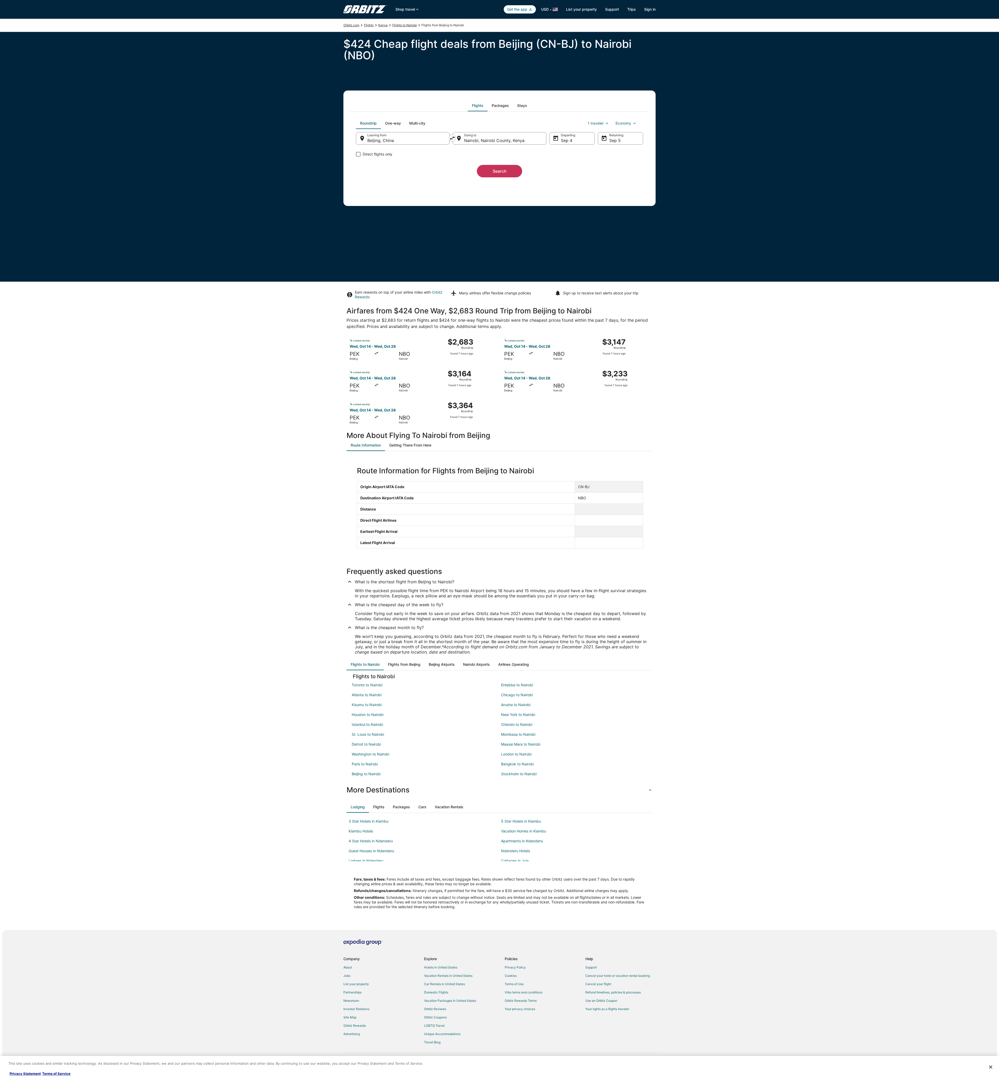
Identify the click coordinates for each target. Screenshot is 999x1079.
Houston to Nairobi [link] (367, 714)
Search (500, 171)
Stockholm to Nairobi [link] (519, 774)
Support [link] (591, 967)
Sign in (650, 9)
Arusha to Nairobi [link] (515, 704)
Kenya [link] (383, 25)
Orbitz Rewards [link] (354, 1026)
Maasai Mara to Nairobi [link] (520, 744)
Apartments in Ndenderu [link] (522, 841)
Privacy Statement (25, 1073)
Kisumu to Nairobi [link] (367, 704)
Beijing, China (380, 140)
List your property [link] (356, 984)
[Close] (990, 1067)
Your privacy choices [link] (520, 1009)
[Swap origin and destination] (452, 138)
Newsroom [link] (351, 1001)
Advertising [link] (351, 1034)
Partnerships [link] (352, 992)
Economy (623, 123)
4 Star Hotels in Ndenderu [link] (371, 841)
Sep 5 (615, 140)
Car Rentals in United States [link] (444, 984)
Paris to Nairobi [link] (365, 764)
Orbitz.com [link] (351, 25)
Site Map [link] (349, 1017)
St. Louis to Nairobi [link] (368, 734)
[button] (499, 790)
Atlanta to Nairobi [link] (366, 695)
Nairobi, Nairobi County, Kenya (494, 140)
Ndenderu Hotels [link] (515, 851)
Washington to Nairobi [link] (370, 754)
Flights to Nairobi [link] (404, 25)
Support (612, 9)
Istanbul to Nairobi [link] (367, 724)
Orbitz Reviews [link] (435, 1009)
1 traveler (596, 123)
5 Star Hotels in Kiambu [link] (521, 821)
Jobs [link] (346, 976)
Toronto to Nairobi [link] (367, 685)
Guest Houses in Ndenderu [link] (371, 851)
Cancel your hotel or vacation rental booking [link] (617, 976)
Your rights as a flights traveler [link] (607, 1009)
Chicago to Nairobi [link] (517, 695)
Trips (631, 9)
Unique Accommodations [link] (442, 1034)
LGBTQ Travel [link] (434, 1026)
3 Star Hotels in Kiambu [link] (368, 821)
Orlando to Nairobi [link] (516, 724)
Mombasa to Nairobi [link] (518, 734)
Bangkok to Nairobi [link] (517, 764)
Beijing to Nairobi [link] (366, 774)
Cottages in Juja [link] (515, 860)
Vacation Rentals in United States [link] (448, 976)
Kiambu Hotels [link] (361, 831)
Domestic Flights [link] (436, 992)
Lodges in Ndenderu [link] (366, 860)
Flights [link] (369, 25)
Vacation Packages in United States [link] (450, 1001)
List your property (581, 9)
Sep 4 (566, 140)
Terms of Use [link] (514, 984)
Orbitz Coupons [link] (435, 1017)
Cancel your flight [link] (598, 984)
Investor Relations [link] (356, 1009)
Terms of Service (56, 1073)
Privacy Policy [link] (515, 967)
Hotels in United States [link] (440, 967)
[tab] (478, 105)
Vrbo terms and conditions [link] (523, 992)
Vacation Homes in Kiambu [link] (523, 831)
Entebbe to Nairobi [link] (517, 685)
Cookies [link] (511, 976)
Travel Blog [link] (432, 1042)
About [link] (347, 967)
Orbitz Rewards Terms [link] (521, 1001)
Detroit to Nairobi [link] (366, 744)
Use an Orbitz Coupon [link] (601, 1001)
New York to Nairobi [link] (518, 714)
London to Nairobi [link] (516, 754)
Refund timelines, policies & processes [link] (613, 992)
